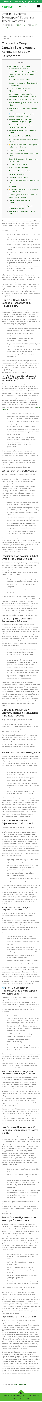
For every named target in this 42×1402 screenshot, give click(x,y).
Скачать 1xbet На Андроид (18, 164)
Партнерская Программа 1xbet (19, 171)
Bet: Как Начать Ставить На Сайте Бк (21, 80)
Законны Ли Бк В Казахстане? (19, 168)
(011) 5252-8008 (31, 1)
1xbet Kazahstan (21, 1384)
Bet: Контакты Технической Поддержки (22, 99)
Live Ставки (12, 186)
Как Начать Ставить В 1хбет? (18, 177)
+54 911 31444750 (13, 1)
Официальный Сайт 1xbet (17, 174)
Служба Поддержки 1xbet (17, 150)
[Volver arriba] (21, 1393)
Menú (38, 6)
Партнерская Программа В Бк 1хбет (21, 136)
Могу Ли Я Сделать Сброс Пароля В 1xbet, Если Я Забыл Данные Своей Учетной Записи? (23, 74)
